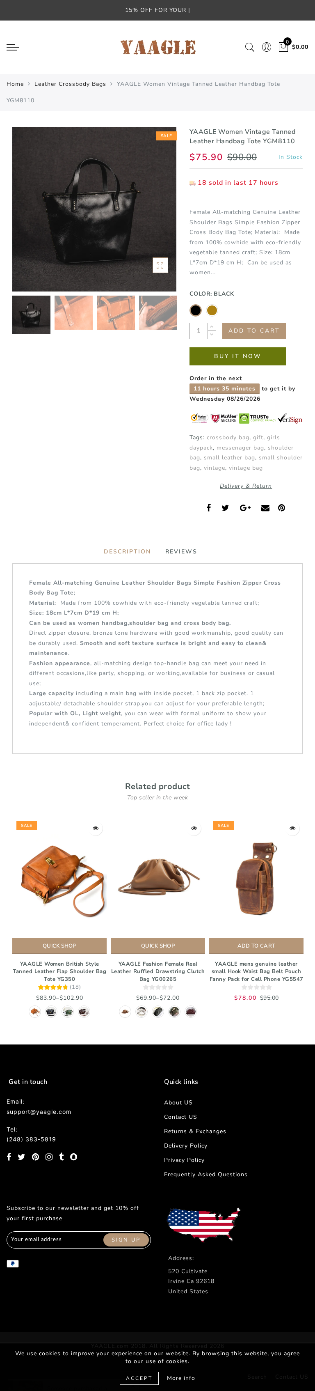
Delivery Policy (186, 1146)
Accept (139, 1378)
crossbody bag (228, 437)
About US (178, 1102)
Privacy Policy (184, 1160)
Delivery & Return (246, 486)
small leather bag (229, 457)
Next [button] (151, 214)
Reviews (181, 551)
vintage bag (246, 468)
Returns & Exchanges (195, 1131)
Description (127, 551)
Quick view (95, 828)
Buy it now (237, 356)
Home (15, 84)
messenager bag (240, 448)
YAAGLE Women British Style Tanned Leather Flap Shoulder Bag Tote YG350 (59, 971)
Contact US (180, 1117)
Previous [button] (27, 214)
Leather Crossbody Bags (70, 84)
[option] (94, 209)
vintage (214, 468)
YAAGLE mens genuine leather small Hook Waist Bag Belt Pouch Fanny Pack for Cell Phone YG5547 (257, 971)
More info (181, 1378)
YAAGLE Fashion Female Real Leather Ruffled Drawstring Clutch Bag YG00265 (158, 971)
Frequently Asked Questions (206, 1174)
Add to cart (256, 946)
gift (258, 437)
